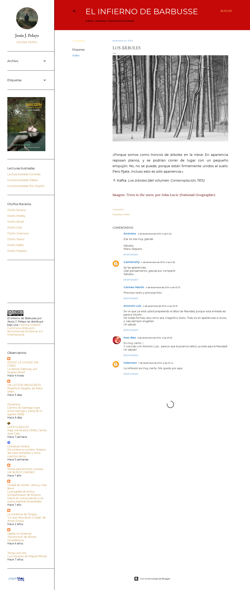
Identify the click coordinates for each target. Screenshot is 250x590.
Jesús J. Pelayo (27, 35)
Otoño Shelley (16, 216)
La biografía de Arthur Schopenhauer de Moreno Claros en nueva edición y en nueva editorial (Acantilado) (25, 496)
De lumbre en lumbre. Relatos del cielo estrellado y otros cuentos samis (26, 453)
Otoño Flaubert (17, 251)
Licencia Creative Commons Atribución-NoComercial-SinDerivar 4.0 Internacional (25, 329)
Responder (131, 254)
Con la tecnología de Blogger (155, 578)
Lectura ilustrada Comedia (23, 174)
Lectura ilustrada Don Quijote (25, 186)
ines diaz (130, 337)
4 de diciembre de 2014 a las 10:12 (163, 287)
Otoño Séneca (16, 210)
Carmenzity (132, 262)
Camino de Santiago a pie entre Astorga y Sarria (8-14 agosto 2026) (24, 411)
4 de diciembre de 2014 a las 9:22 (155, 233)
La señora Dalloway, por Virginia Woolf (22, 370)
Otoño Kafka (15, 245)
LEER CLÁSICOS (18, 427)
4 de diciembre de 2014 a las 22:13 (160, 306)
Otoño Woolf (15, 221)
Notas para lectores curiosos (25, 469)
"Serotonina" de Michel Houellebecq (21, 538)
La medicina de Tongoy (22, 514)
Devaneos (13, 404)
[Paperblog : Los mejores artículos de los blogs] (16, 581)
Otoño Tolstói (15, 239)
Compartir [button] (78, 41)
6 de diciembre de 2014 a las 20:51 (154, 337)
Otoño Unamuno (18, 233)
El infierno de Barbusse (141, 11)
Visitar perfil (27, 42)
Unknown (130, 362)
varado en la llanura (19, 533)
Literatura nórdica (18, 446)
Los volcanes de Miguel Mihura (27, 556)
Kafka (75, 55)
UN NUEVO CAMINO (21, 472)
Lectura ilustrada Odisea (22, 180)
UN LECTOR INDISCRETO (24, 385)
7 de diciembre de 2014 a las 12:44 (155, 363)
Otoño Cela (14, 227)
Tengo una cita (16, 553)
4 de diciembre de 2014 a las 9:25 (158, 262)
